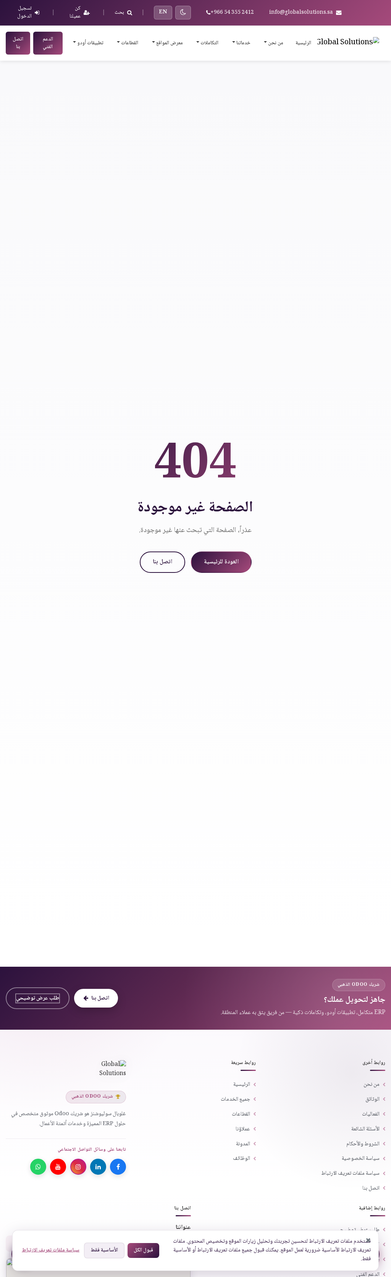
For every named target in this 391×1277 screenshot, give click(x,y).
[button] (273, 43)
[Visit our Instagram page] (78, 1167)
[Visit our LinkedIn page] (98, 1167)
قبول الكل (143, 1250)
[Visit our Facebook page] (118, 1167)
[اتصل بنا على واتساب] (38, 1167)
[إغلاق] (368, 1240)
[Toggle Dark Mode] (183, 12)
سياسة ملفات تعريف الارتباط (50, 1250)
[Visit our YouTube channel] (58, 1167)
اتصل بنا (18, 43)
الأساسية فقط (104, 1250)
